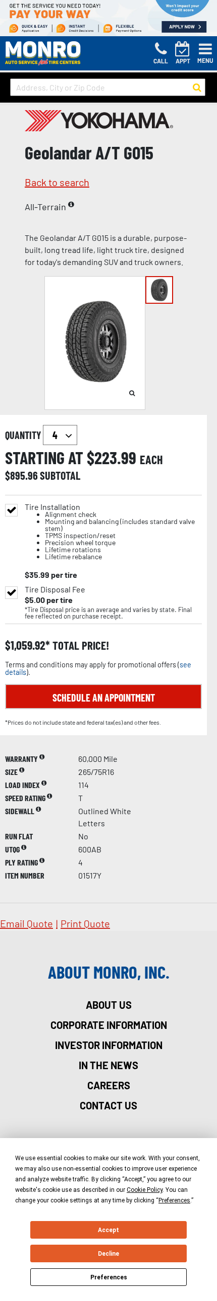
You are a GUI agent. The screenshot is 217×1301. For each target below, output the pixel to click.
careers (108, 1085)
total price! (79, 645)
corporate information (108, 1025)
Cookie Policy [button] (144, 1189)
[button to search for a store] (197, 87)
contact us (108, 1105)
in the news (108, 1065)
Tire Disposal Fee (55, 589)
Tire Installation (110, 532)
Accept (108, 1230)
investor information (108, 1045)
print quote (85, 923)
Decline (108, 1253)
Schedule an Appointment (103, 697)
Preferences (108, 1277)
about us (109, 1005)
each (151, 460)
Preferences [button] (174, 1200)
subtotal (60, 475)
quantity (24, 435)
